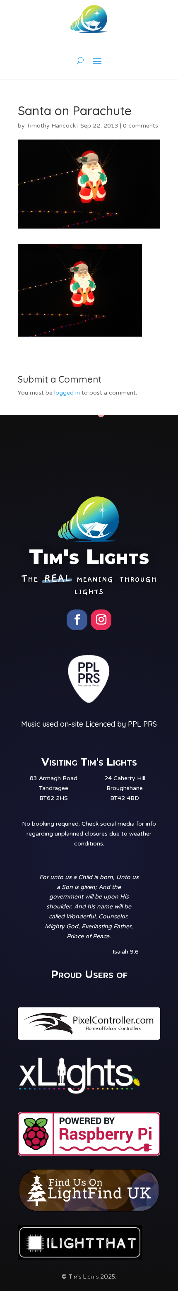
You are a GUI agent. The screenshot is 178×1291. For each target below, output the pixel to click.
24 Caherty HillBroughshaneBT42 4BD (124, 788)
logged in (67, 392)
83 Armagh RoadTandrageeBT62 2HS (53, 788)
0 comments (140, 125)
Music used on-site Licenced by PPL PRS (89, 724)
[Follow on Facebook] (77, 619)
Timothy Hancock (51, 125)
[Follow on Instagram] (101, 619)
